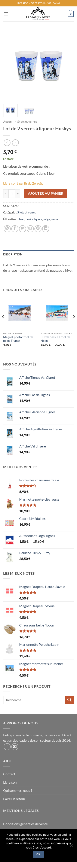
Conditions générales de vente (25, 824)
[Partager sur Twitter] (22, 228)
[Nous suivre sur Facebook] (7, 746)
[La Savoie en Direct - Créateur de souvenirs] (38, 13)
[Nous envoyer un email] (14, 746)
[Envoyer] (69, 700)
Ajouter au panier (45, 193)
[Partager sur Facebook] (14, 228)
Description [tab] (12, 254)
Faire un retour (14, 799)
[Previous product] (15, 142)
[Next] (67, 65)
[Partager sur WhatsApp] (7, 228)
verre (54, 219)
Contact (9, 774)
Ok (38, 854)
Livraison (10, 782)
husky (29, 219)
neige (46, 219)
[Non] (71, 846)
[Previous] (10, 65)
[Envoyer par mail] (30, 228)
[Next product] (7, 142)
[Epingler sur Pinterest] (37, 228)
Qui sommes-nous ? (17, 790)
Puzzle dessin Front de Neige (55, 339)
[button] (5, 14)
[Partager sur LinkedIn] (45, 228)
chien (21, 219)
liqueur (38, 219)
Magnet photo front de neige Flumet (18, 339)
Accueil (8, 121)
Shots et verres (27, 121)
